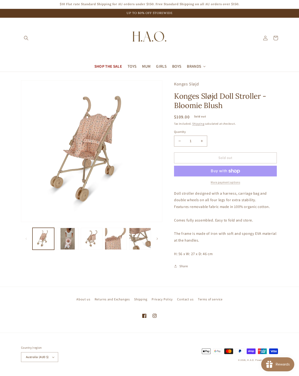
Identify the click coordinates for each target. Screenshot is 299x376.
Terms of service (210, 299)
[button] (26, 38)
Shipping (198, 123)
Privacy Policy (162, 299)
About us (83, 299)
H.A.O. (251, 360)
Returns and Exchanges (112, 299)
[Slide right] (157, 239)
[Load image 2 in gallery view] (67, 238)
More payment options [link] (225, 182)
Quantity (180, 132)
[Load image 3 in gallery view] (92, 238)
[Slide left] (26, 239)
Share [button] (183, 266)
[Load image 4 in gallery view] (116, 238)
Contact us (185, 299)
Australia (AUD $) (37, 357)
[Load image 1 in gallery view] (43, 238)
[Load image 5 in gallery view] (140, 238)
